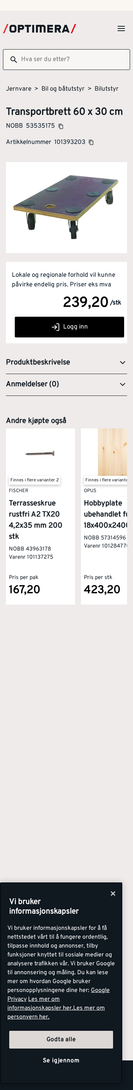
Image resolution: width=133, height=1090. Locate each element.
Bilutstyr (107, 89)
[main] (61, 983)
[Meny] (121, 28)
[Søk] (10, 59)
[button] (66, 363)
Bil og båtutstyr (63, 89)
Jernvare (18, 89)
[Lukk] (113, 893)
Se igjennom (61, 1060)
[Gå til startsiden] (39, 28)
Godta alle (61, 1039)
